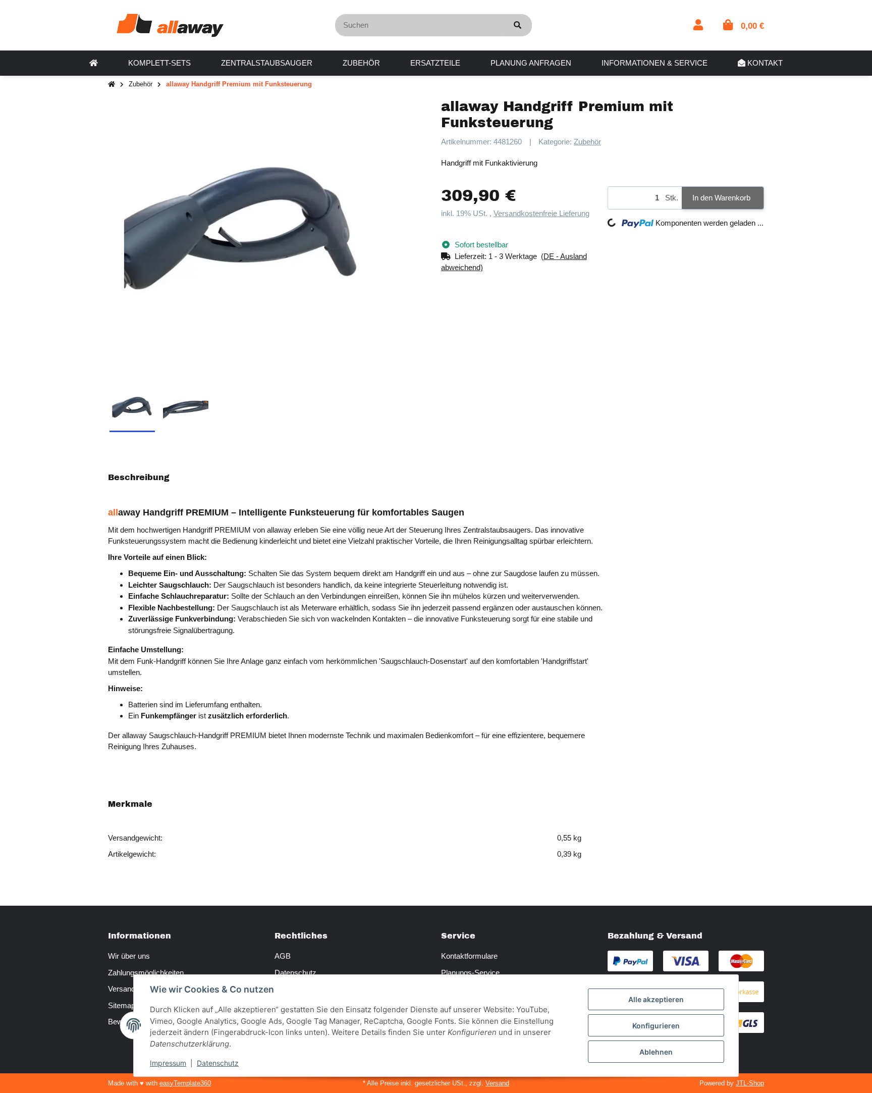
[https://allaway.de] (93, 63)
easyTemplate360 (185, 1083)
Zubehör (587, 141)
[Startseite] (111, 84)
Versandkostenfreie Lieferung (541, 213)
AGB (283, 956)
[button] (698, 25)
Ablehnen (656, 1052)
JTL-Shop (750, 1083)
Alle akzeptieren (656, 999)
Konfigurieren (656, 1025)
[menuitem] (93, 63)
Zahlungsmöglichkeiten (146, 972)
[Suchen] (517, 25)
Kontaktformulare (469, 956)
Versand (497, 1083)
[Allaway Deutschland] (170, 24)
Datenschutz (295, 972)
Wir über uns (129, 956)
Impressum (168, 1063)
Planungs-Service (470, 972)
